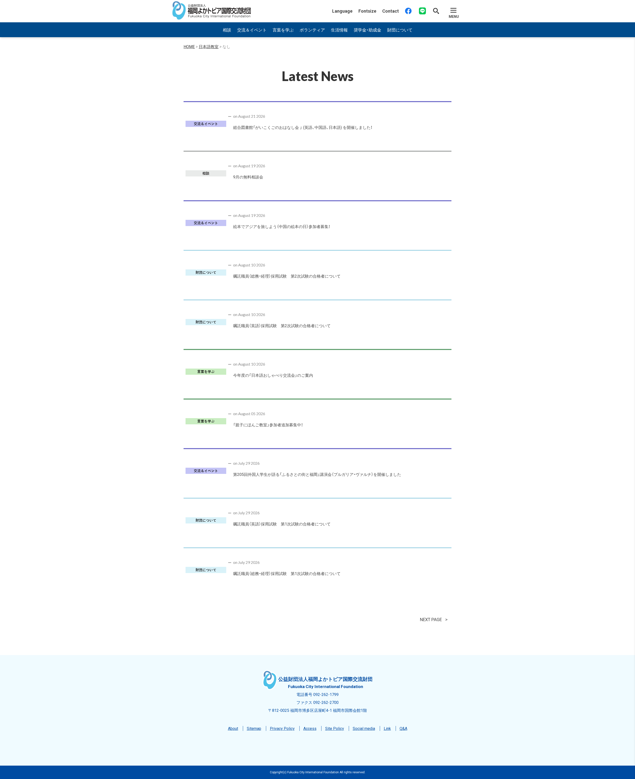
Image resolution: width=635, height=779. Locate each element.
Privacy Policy (282, 728)
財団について (400, 30)
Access (310, 728)
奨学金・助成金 (367, 30)
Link (387, 728)
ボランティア (312, 30)
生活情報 (339, 30)
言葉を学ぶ (283, 30)
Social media (364, 728)
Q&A (403, 728)
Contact (390, 11)
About (233, 728)
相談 (227, 30)
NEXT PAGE (431, 619)
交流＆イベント (252, 30)
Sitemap (254, 728)
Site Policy (334, 728)
